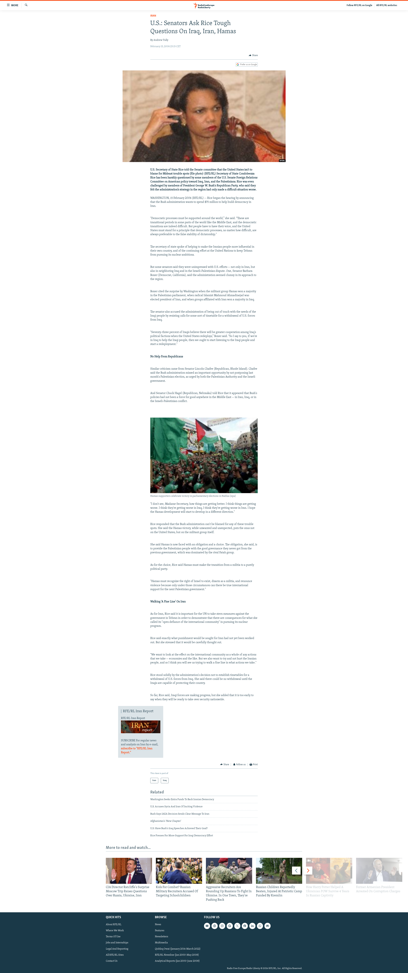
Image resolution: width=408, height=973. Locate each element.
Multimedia (161, 943)
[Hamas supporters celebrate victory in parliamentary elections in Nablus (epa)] (204, 492)
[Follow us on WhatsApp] (260, 926)
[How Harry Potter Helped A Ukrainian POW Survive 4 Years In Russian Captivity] (329, 871)
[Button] (253, 55)
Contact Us (111, 961)
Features (159, 931)
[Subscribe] (267, 926)
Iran (153, 15)
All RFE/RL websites (386, 5)
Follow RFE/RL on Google (359, 5)
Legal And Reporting (117, 949)
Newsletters (161, 937)
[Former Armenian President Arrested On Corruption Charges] (379, 871)
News (158, 924)
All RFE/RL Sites (115, 955)
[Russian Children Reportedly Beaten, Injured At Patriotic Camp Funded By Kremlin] (279, 871)
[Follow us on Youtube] (207, 926)
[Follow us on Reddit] (214, 926)
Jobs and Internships (117, 943)
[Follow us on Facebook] (245, 926)
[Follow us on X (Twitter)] (237, 926)
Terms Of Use (113, 937)
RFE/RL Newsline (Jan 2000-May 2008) (177, 955)
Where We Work (115, 931)
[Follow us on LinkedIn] (252, 926)
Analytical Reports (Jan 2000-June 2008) (177, 961)
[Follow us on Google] (230, 926)
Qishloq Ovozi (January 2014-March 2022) (177, 949)
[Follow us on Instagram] (222, 926)
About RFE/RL (113, 924)
